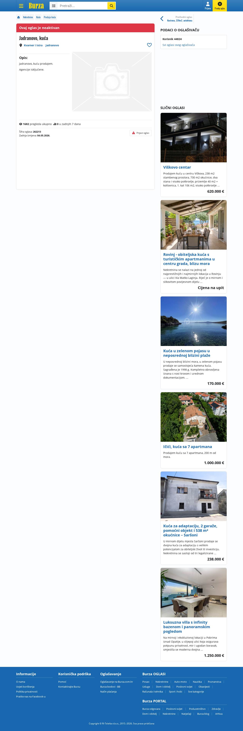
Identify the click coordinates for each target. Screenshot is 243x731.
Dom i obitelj (163, 686)
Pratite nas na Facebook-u (31, 696)
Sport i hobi (175, 691)
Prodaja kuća (50, 17)
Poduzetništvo (197, 709)
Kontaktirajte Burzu (69, 686)
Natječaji (186, 713)
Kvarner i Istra (33, 45)
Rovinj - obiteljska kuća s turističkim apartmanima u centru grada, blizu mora (189, 259)
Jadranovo (52, 45)
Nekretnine (28, 17)
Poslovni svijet (184, 686)
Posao (145, 681)
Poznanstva (214, 681)
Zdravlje (216, 709)
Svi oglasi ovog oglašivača (179, 45)
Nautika (197, 681)
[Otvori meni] (21, 5)
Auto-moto (180, 681)
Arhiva (218, 713)
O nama (20, 681)
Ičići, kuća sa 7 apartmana (187, 446)
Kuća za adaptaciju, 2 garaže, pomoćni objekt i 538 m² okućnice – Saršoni (190, 530)
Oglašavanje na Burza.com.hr (116, 681)
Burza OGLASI (154, 674)
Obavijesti (204, 686)
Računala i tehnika (152, 691)
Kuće (38, 17)
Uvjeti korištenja (25, 686)
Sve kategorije (196, 691)
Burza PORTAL (154, 701)
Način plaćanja (108, 691)
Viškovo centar (177, 167)
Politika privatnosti (26, 691)
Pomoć (62, 681)
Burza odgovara (151, 709)
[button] (208, 5)
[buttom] (149, 45)
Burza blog (203, 713)
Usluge (146, 686)
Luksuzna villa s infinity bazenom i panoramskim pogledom (186, 627)
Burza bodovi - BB (110, 686)
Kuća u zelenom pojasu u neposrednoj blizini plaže (186, 353)
